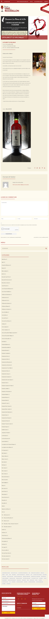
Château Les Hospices (6, 309)
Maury (3, 485)
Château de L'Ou (5, 300)
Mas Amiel (4, 461)
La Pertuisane (4, 435)
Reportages (4, 494)
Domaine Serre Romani (6, 417)
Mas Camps (4, 467)
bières (3, 574)
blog (10, 574)
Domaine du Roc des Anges (7, 379)
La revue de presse (5, 438)
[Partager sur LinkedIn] (44, 167)
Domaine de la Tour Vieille (6, 367)
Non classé (9, 45)
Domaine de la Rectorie (35, 576)
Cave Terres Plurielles (6, 291)
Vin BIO (3, 529)
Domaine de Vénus (5, 370)
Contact (46, 1)
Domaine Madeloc (5, 394)
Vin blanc (3, 532)
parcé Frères (4, 491)
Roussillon (4, 503)
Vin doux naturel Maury (6, 538)
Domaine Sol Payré (5, 420)
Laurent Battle (4, 441)
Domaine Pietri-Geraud (6, 406)
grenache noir (19, 578)
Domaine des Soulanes (6, 376)
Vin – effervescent (5, 514)
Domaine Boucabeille (6, 347)
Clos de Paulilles (5, 312)
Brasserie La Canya (5, 282)
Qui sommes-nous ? (38, 1)
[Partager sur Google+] (40, 167)
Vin (2, 511)
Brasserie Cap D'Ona (6, 276)
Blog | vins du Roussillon (22, 1)
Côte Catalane (4, 326)
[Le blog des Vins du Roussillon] (10, 8)
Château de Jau (5, 297)
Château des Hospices (6, 303)
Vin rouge (13, 45)
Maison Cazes (4, 459)
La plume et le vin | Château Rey (41, 237)
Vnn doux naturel (5, 558)
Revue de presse (5, 497)
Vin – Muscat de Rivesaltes (7, 517)
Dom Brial (3, 341)
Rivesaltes (4, 500)
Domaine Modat (5, 400)
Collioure (3, 323)
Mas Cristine (4, 473)
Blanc (7, 574)
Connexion (19, 607)
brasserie (14, 574)
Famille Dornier (4, 429)
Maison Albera (4, 456)
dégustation (43, 576)
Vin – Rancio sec (5, 520)
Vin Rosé (3, 544)
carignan (27, 574)
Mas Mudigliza (4, 482)
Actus (31, 1)
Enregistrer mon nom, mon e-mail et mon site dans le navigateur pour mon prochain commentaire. (19, 224)
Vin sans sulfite (5, 550)
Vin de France (4, 535)
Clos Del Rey (4, 315)
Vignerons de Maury (5, 509)
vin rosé (3, 583)
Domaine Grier (4, 382)
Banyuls (3, 268)
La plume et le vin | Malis (9, 42)
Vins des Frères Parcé (6, 553)
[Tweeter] (37, 167)
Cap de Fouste (4, 285)
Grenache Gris (12, 578)
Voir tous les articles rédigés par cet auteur (21, 184)
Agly (2, 262)
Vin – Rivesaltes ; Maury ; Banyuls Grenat (9, 523)
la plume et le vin (14, 47)
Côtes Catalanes (5, 329)
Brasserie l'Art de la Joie (6, 279)
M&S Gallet (4, 453)
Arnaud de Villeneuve (6, 265)
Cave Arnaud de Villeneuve (7, 288)
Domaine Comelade (5, 353)
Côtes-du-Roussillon (6, 338)
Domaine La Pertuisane (6, 391)
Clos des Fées (4, 318)
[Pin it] (42, 167)
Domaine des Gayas (5, 373)
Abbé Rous (4, 259)
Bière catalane (4, 271)
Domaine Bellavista (5, 344)
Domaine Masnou (5, 397)
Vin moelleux (4, 541)
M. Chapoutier (4, 450)
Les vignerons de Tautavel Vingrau (8, 444)
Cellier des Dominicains (6, 294)
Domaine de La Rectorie (6, 365)
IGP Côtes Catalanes (26, 578)
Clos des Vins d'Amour (6, 320)
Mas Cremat (4, 470)
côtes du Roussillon (18, 576)
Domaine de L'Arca (5, 356)
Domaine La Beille (5, 388)
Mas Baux (3, 464)
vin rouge (8, 583)
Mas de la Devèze (5, 476)
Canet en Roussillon (21, 574)
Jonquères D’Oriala (5, 432)
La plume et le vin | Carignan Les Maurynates (11, 237)
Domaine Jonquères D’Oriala (7, 385)
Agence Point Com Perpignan (39, 618)
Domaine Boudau (5, 350)
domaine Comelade (26, 576)
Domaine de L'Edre (5, 359)
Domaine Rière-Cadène (6, 409)
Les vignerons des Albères (7, 447)
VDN (3, 506)
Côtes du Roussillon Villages (7, 335)
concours (8, 47)
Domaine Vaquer (5, 426)
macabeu (41, 578)
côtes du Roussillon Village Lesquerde (9, 332)
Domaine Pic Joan (5, 403)
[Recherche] (1, 1)
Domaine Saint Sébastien (6, 412)
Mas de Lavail (4, 479)
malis (18, 47)
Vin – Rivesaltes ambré (6, 526)
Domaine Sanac (4, 414)
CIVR (31, 574)
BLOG (3, 273)
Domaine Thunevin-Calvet (7, 423)
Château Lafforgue (5, 306)
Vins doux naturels (5, 556)
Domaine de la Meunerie (6, 362)
